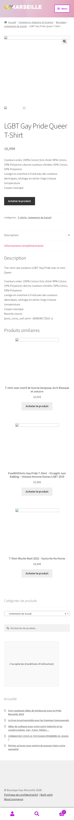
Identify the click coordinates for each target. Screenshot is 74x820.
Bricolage (61, 22)
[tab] (37, 235)
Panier (57, 810)
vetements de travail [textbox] (36, 613)
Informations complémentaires (23, 245)
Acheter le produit (19, 201)
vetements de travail (15, 26)
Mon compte (12, 814)
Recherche (37, 814)
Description (11, 235)
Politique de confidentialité (21, 794)
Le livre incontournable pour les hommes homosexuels (38, 720)
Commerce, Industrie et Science (36, 22)
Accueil (12, 22)
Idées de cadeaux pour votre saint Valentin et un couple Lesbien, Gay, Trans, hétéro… (35, 728)
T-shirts (22, 217)
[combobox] (37, 613)
